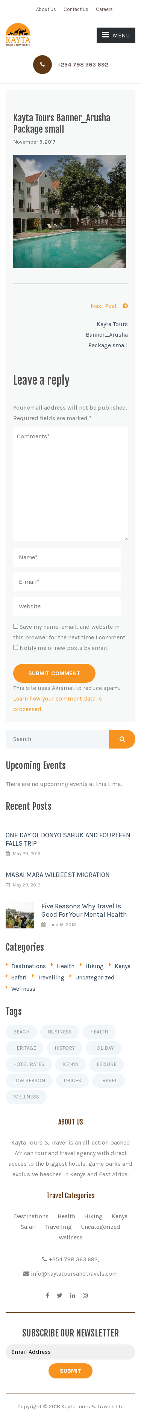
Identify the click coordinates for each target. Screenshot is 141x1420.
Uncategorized (95, 977)
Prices (72, 1080)
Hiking (94, 966)
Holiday (103, 1048)
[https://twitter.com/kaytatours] (59, 1295)
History (65, 1048)
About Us (46, 9)
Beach (21, 1032)
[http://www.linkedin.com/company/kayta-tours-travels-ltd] (72, 1295)
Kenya (122, 966)
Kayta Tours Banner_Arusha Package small (107, 334)
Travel (108, 1080)
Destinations (28, 966)
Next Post (104, 305)
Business (60, 1032)
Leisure (107, 1064)
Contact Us (76, 9)
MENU (121, 35)
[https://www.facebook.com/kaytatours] (47, 1295)
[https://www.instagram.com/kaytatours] (85, 1295)
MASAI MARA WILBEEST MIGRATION (58, 875)
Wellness (23, 988)
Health (65, 966)
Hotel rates (28, 1064)
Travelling (51, 977)
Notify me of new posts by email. (64, 647)
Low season (29, 1080)
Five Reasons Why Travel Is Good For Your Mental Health (84, 910)
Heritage (24, 1048)
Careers (104, 9)
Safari (19, 977)
